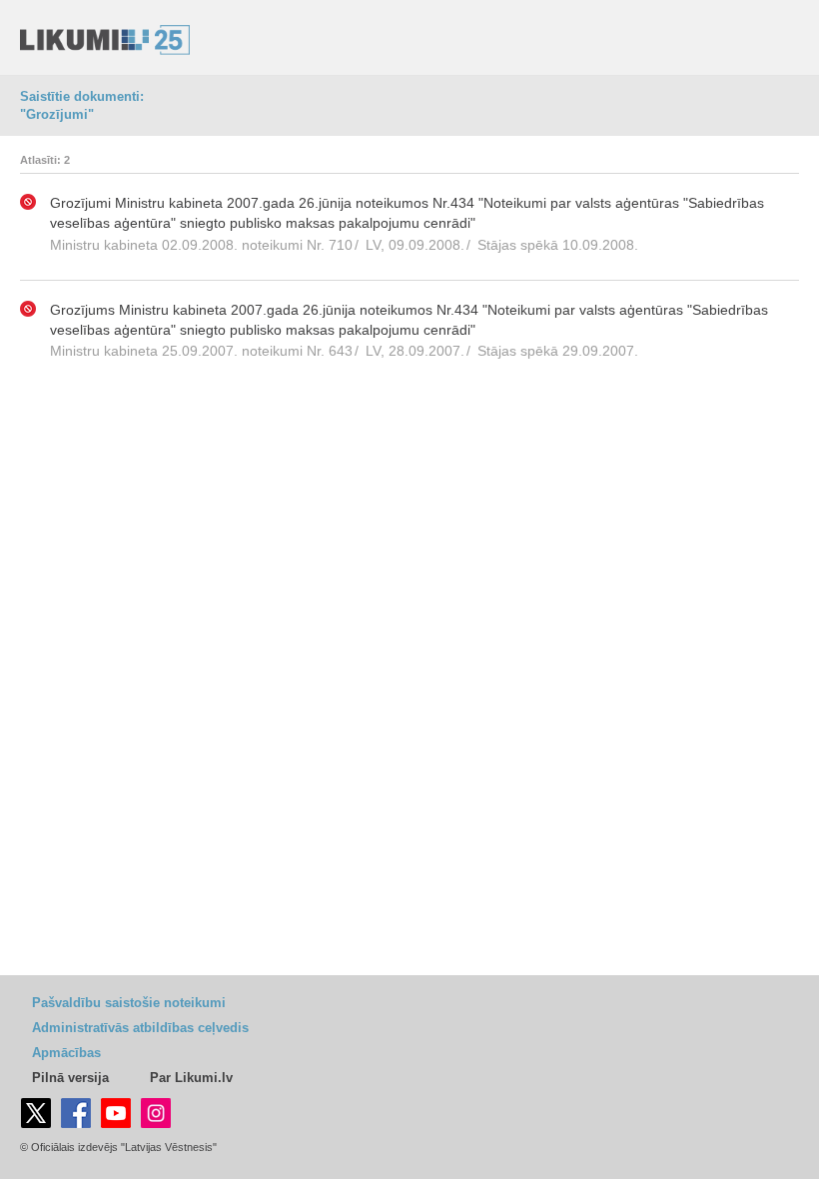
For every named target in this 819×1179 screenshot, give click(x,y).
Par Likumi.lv (191, 1077)
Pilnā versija (70, 1077)
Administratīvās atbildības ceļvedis (140, 1027)
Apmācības (66, 1052)
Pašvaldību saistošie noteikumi (129, 1002)
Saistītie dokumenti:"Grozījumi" (82, 105)
